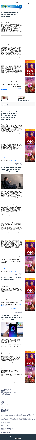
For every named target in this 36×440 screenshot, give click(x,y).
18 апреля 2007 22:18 (18, 9)
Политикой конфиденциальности (23, 436)
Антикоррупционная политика (5, 425)
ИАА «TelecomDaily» (8, 214)
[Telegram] (13, 386)
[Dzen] (23, 386)
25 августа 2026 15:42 (18, 274)
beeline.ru (4, 262)
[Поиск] (28, 3)
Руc (2, 3)
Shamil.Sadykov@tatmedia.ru (5, 433)
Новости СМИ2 (5, 104)
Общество (20, 8)
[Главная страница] (17, 3)
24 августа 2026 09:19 (18, 312)
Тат (6, 3)
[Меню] (34, 3)
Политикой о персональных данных (13, 436)
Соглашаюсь (18, 438)
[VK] (3, 386)
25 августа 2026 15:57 (18, 163)
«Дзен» (11, 160)
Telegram (14, 160)
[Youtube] (33, 386)
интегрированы (4, 354)
